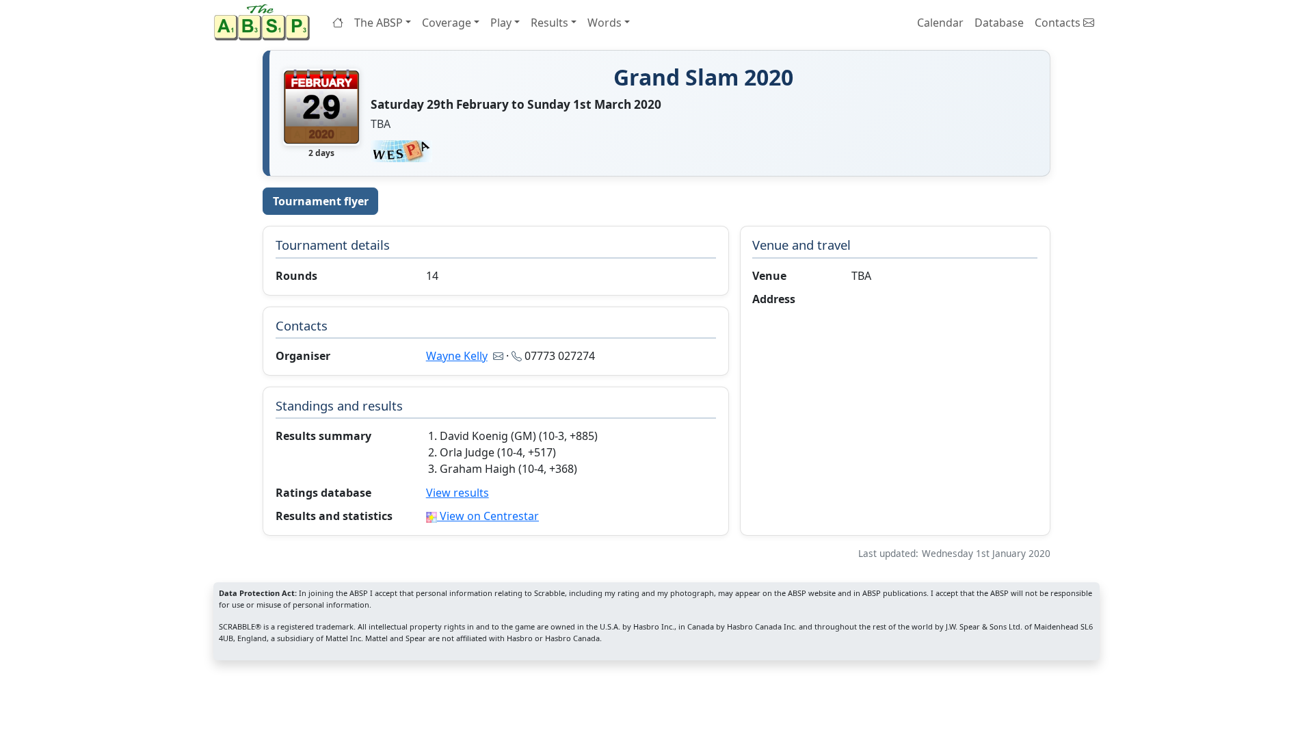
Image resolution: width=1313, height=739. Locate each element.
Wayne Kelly (457, 355)
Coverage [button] (446, 22)
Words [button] (604, 22)
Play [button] (501, 22)
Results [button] (549, 22)
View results (457, 492)
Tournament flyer (321, 201)
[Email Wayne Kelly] (498, 355)
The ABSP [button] (378, 22)
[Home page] (264, 22)
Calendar (940, 22)
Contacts (1059, 22)
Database (999, 22)
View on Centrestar (488, 515)
